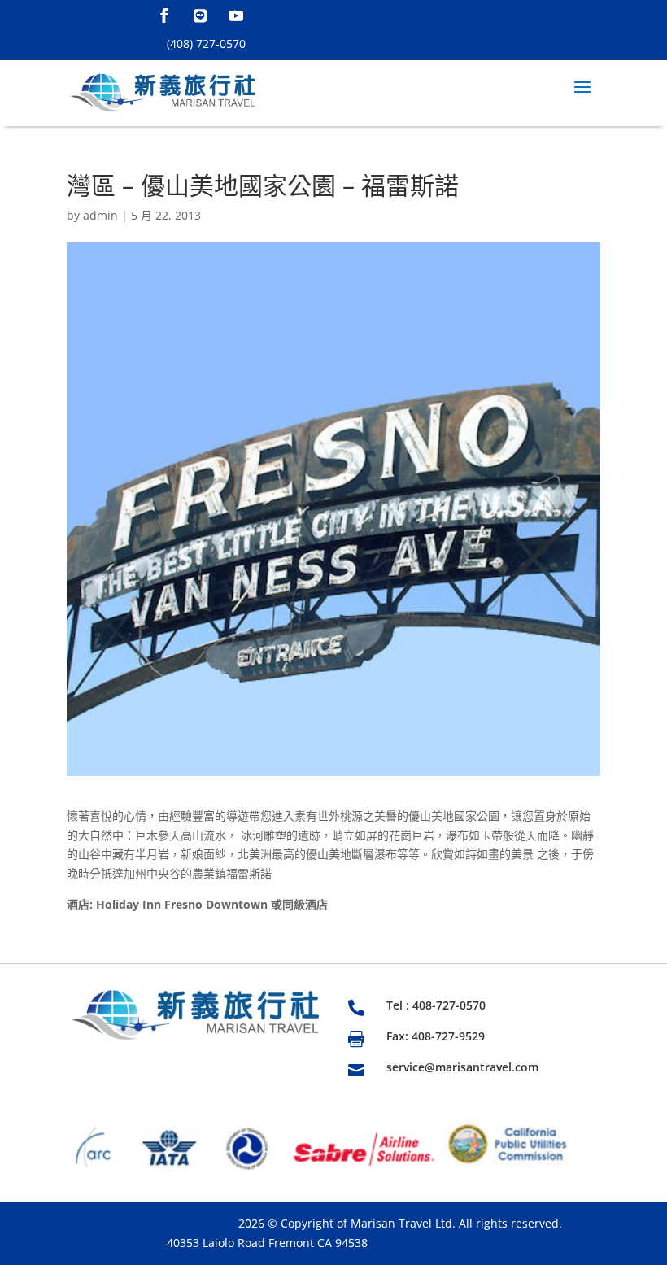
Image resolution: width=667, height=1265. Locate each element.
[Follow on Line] (200, 15)
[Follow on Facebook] (164, 15)
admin (100, 215)
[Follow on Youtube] (236, 15)
